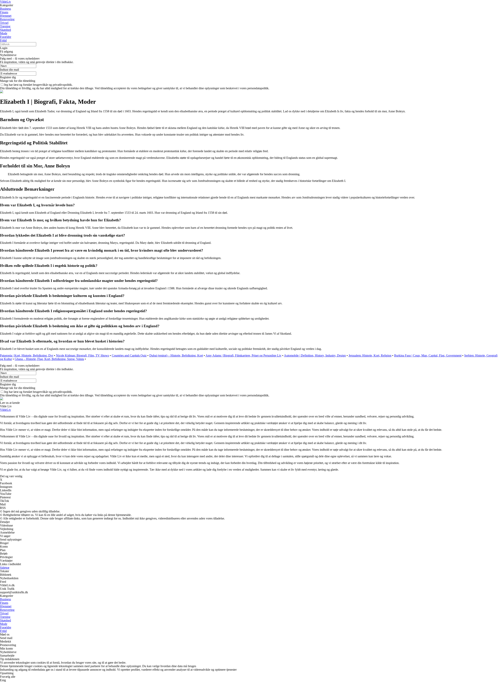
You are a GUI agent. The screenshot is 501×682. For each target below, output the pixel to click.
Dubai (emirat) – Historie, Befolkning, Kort (176, 355)
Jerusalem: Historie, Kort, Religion (370, 355)
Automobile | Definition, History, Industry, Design (315, 355)
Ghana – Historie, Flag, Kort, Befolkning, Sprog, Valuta (49, 359)
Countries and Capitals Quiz (129, 355)
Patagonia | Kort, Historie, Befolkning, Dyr (26, 355)
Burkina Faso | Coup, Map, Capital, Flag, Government (427, 355)
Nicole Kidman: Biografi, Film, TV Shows (82, 355)
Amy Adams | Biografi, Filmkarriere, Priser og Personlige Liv (243, 355)
